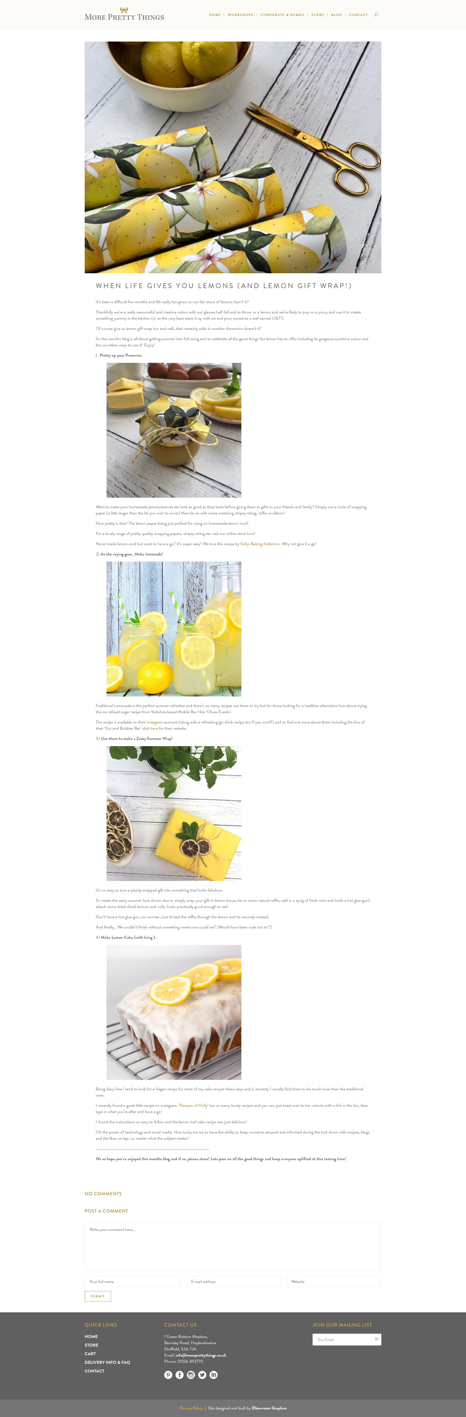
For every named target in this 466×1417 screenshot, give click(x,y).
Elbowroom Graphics (269, 1408)
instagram (155, 722)
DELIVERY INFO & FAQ (107, 1362)
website (317, 1105)
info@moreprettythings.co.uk (201, 1355)
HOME (91, 1337)
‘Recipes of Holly (193, 1105)
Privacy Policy (191, 1408)
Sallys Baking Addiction (260, 544)
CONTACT (94, 1371)
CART (90, 1354)
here (154, 728)
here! (251, 533)
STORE (91, 1345)
